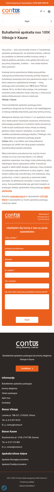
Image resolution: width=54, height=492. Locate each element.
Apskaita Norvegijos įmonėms (15, 459)
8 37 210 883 (14, 442)
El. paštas (10, 270)
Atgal (27, 21)
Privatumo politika (27, 482)
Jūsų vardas (11, 238)
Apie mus (6, 398)
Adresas (8, 259)
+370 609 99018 (40, 3)
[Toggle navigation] (50, 11)
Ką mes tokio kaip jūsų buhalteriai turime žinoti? (26, 292)
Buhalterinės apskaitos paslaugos (17, 383)
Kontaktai (6, 403)
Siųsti (27, 320)
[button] (2, 21)
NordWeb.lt (30, 486)
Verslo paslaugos (9, 393)
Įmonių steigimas (9, 388)
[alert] (4, 488)
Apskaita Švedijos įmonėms (14, 464)
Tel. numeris (10, 281)
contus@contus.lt (17, 196)
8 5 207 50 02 (14, 420)
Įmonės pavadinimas (14, 248)
